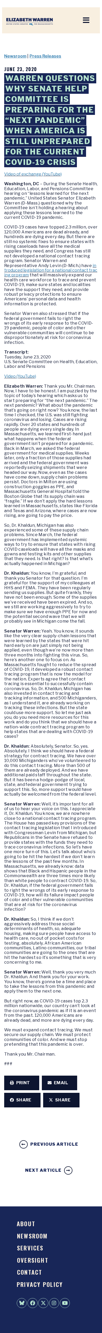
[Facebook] (32, 1303)
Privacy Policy (40, 1284)
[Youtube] (65, 1303)
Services (30, 1247)
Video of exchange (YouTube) (33, 174)
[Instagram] (54, 1303)
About (26, 1223)
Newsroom (15, 56)
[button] (21, 1083)
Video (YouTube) (20, 376)
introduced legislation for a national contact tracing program (50, 270)
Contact (29, 1272)
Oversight (32, 1260)
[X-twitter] (43, 1303)
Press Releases (45, 56)
